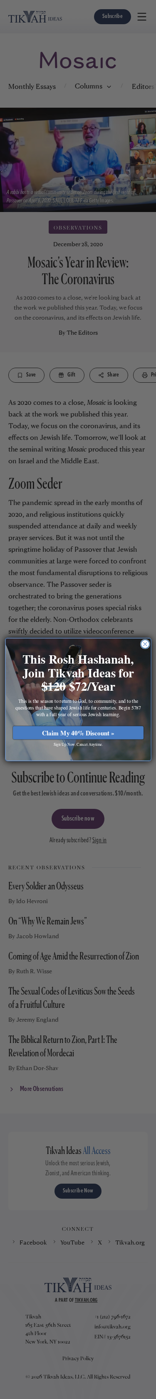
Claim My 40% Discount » (78, 732)
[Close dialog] (145, 644)
